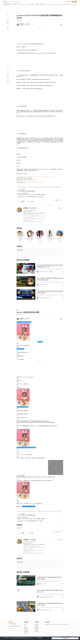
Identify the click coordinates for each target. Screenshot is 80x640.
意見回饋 (26, 631)
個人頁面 (36, 624)
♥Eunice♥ (30, 238)
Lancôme (19, 175)
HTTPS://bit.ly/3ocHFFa (28, 506)
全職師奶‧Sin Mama (25, 24)
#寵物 (46, 624)
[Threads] (7, 89)
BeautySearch (40, 238)
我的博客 (36, 631)
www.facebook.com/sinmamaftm (35, 182)
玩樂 (59, 4)
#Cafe (58, 624)
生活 (65, 4)
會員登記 (69, 1)
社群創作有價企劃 (7, 4)
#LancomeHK (20, 176)
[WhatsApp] (7, 86)
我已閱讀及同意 (65, 638)
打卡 (23, 194)
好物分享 (19, 528)
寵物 (68, 4)
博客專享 (42, 4)
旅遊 (53, 4)
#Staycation (62, 624)
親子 (62, 4)
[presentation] (17, 234)
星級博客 (37, 4)
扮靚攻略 (38, 194)
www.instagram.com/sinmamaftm (32, 181)
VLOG (47, 4)
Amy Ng (20, 238)
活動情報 (43, 194)
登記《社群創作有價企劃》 (30, 191)
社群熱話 (15, 4)
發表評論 (20, 250)
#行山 (49, 624)
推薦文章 (32, 4)
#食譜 (55, 624)
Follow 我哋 (40, 196)
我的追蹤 (36, 629)
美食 (50, 4)
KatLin (59, 238)
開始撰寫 (74, 1)
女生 (56, 4)
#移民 (67, 624)
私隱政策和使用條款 (33, 637)
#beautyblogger (49, 176)
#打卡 (52, 624)
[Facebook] (7, 83)
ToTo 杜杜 (49, 238)
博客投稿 (26, 633)
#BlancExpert (28, 176)
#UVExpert (35, 176)
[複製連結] (7, 92)
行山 (71, 4)
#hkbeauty (41, 176)
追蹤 (61, 24)
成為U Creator (22, 4)
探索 (28, 4)
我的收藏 (36, 627)
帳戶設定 (36, 626)
